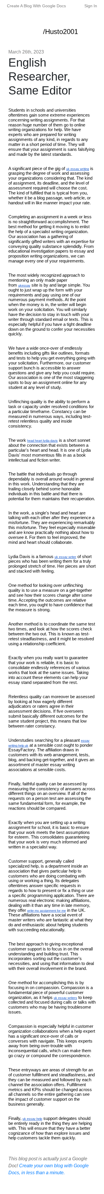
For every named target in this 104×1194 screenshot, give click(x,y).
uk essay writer (65, 557)
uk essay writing (77, 169)
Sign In (90, 5)
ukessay (24, 285)
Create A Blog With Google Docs (36, 5)
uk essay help (32, 1118)
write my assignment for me (46, 910)
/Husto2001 (60, 31)
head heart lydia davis (42, 440)
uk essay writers (65, 998)
